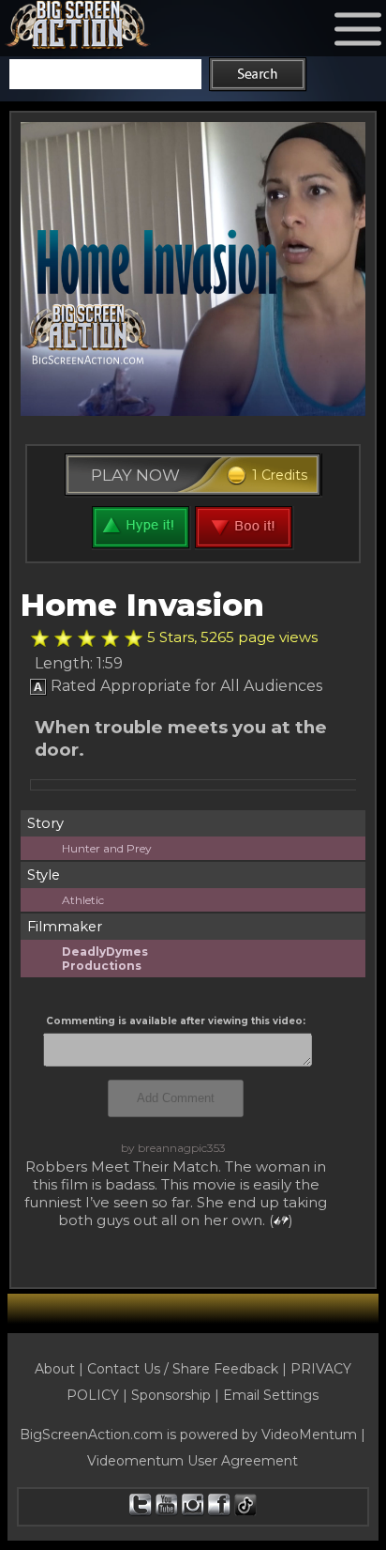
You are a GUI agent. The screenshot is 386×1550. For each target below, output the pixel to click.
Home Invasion (142, 604)
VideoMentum (309, 1434)
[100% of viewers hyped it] (40, 638)
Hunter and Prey (107, 848)
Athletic (83, 900)
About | (61, 1368)
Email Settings (271, 1395)
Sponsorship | (177, 1395)
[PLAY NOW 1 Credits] (193, 497)
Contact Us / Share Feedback (182, 1368)
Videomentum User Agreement (192, 1460)
